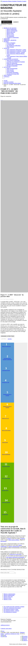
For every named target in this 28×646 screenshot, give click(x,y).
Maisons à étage (7, 598)
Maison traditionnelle (12, 29)
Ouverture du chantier (6, 466)
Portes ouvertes (10, 69)
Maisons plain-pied (8, 596)
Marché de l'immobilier (12, 65)
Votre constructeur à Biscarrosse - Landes (16, 49)
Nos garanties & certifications (13, 45)
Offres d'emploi (10, 47)
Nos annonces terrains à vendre (11, 609)
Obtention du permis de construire (7, 407)
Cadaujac (22, 538)
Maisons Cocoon (8, 599)
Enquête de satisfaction (6, 502)
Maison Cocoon (10, 34)
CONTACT (16, 22)
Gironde (9, 538)
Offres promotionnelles (12, 68)
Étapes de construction (12, 63)
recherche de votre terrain (15, 554)
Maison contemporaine (12, 30)
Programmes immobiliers (12, 72)
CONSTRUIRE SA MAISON (11, 59)
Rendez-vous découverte (6, 346)
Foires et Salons (10, 71)
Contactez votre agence (6, 628)
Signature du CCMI (5, 382)
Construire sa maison (8, 81)
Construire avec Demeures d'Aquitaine (16, 61)
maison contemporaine (14, 546)
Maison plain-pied (11, 32)
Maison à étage (10, 33)
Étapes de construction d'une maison (12, 83)
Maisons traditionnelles (9, 595)
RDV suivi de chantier (6, 478)
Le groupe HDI (10, 44)
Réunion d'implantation (6, 454)
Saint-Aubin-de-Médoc (13, 539)
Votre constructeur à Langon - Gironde (16, 52)
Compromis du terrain (6, 370)
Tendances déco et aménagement (14, 64)
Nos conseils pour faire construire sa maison (14, 606)
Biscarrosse (3, 541)
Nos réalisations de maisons (10, 612)
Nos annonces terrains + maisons (11, 610)
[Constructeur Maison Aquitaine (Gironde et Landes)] (13, 1)
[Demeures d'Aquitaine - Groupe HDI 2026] (2, 631)
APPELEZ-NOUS (5, 625)
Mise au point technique (6, 430)
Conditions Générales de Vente (12, 633)
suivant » (10, 338)
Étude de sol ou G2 (5, 418)
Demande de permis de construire (7, 395)
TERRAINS (7, 38)
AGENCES (6, 48)
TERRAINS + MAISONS (10, 40)
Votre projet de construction (13, 60)
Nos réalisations (10, 36)
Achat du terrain (5, 442)
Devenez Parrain (5, 514)
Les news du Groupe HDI (13, 74)
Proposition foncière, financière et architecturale (7, 359)
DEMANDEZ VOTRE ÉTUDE (7, 336)
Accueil (5, 80)
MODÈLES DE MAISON (10, 28)
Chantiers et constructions (13, 37)
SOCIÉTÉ (6, 41)
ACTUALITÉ (7, 67)
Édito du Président (11, 42)
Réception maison (5, 490)
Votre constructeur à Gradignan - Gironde (16, 51)
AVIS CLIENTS (8, 75)
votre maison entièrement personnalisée (15, 557)
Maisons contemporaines (9, 594)
